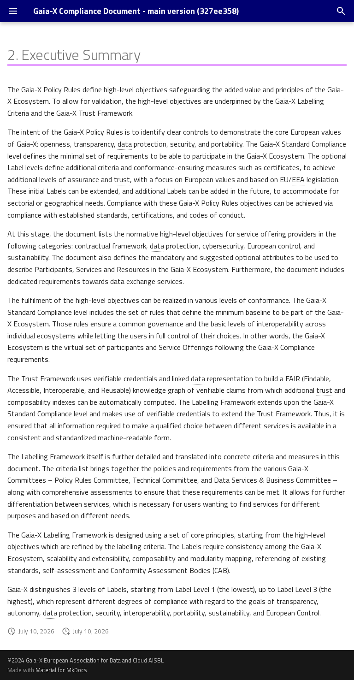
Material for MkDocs (61, 669)
